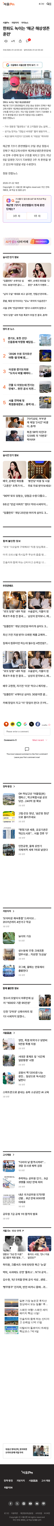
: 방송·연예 (12, 1230)
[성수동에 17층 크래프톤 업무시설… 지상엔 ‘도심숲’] (9, 954)
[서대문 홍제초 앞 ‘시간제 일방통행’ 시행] (9, 1060)
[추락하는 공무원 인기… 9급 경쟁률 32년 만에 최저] (9, 1182)
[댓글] (27, 41)
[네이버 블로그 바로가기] (43, 1503)
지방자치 (15, 22)
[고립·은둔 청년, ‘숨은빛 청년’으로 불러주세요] (9, 817)
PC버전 (47, 1513)
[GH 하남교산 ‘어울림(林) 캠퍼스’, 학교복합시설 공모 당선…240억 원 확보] (9, 799)
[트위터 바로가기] (17, 1503)
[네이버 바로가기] (36, 1503)
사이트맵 (38, 1513)
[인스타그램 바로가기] (30, 1503)
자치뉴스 (24, 22)
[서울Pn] (8, 4)
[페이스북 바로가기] (10, 1503)
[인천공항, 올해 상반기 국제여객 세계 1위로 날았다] (9, 850)
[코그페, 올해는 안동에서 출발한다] (9, 971)
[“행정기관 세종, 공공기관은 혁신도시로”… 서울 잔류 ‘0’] (9, 833)
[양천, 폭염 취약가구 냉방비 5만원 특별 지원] (9, 1044)
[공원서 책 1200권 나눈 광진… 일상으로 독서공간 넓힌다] (9, 1078)
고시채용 (7, 1154)
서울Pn (6, 22)
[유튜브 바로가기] (23, 1503)
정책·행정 (7, 786)
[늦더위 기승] (9, 938)
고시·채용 (45, 1480)
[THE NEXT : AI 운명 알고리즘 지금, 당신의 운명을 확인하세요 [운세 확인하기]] (27, 241)
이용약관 (14, 1513)
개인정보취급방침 (26, 1513)
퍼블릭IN (8, 1487)
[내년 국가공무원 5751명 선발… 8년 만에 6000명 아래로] (9, 1200)
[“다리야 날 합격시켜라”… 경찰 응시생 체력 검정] (9, 1166)
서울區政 (7, 1033)
